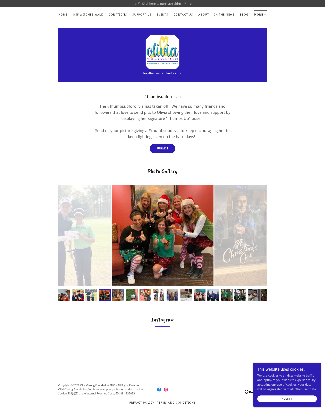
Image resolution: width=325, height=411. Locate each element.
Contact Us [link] (183, 14)
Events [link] (162, 14)
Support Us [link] (141, 14)
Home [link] (63, 14)
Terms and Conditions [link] (176, 402)
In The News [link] (224, 14)
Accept (287, 398)
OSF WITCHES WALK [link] (88, 14)
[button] (260, 13)
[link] (162, 51)
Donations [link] (118, 14)
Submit (162, 148)
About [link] (203, 14)
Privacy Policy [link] (141, 402)
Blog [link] (244, 14)
